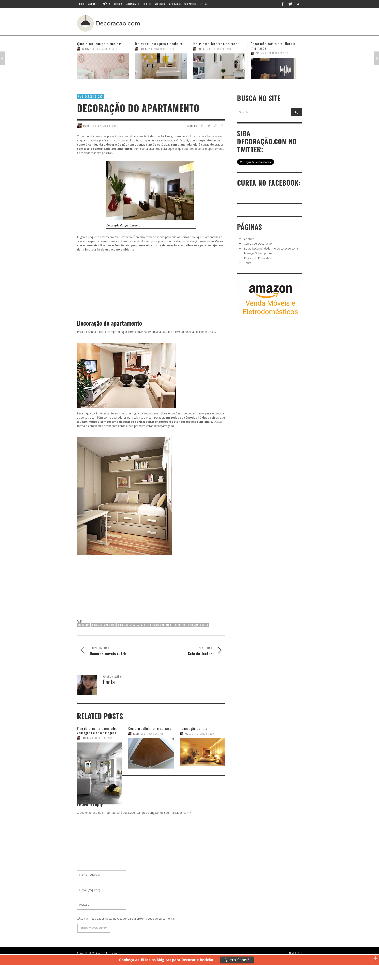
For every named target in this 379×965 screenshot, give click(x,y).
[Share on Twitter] (208, 125)
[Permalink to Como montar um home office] (276, 66)
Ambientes (85, 96)
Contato (249, 239)
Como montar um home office (273, 43)
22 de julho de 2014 (203, 733)
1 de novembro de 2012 (105, 126)
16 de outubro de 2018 (161, 48)
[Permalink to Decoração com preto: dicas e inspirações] (219, 68)
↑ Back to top (294, 953)
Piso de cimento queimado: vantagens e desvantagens (97, 730)
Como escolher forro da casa (149, 728)
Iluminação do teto (194, 728)
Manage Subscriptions (258, 253)
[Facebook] (282, 4)
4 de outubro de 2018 (217, 53)
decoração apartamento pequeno (166, 625)
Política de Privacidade (258, 258)
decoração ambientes (104, 625)
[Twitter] (290, 4)
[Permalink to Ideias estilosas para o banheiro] (103, 66)
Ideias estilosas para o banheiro (101, 43)
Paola (85, 48)
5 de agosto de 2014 (101, 738)
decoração (84, 625)
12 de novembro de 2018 (103, 48)
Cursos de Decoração (258, 243)
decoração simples (197, 625)
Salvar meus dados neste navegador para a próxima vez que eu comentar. (127, 918)
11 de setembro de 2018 (276, 48)
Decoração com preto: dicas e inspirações (215, 45)
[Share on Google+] (215, 125)
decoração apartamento (131, 625)
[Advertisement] (228, 23)
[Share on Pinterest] (222, 125)
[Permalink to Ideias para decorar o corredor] (161, 66)
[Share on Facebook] (202, 125)
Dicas (99, 96)
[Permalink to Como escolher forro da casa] (151, 751)
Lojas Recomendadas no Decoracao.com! (271, 248)
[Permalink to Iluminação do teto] (202, 751)
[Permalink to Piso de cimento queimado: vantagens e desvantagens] (99, 753)
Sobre (247, 263)
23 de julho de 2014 (152, 733)
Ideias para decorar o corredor (158, 43)
